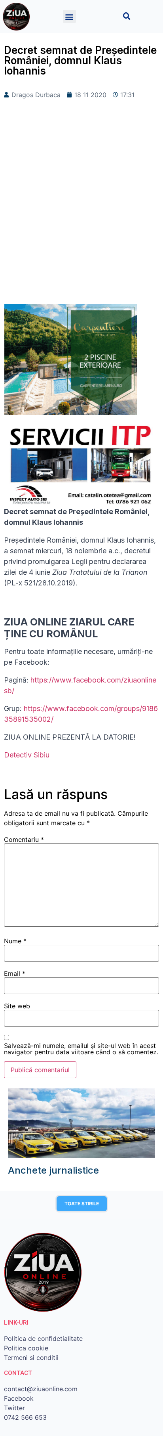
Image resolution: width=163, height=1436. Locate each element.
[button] (69, 16)
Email (14, 973)
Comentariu (24, 839)
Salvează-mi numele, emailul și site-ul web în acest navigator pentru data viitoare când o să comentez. (81, 1048)
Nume (15, 941)
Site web (17, 1006)
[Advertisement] (81, 214)
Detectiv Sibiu (26, 755)
